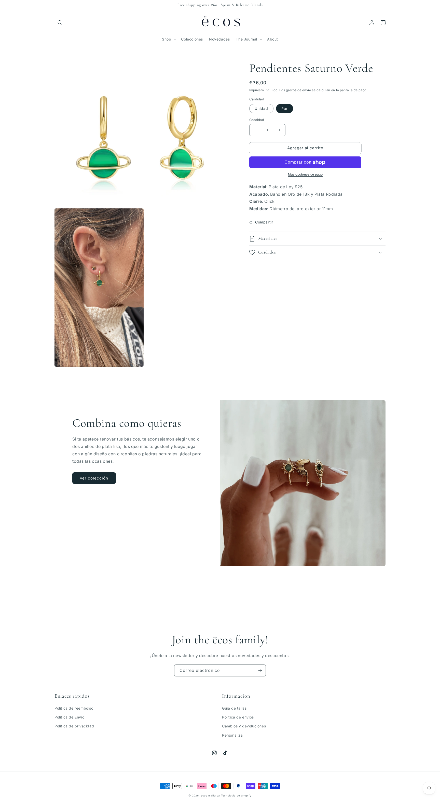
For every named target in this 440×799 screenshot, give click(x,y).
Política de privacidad (74, 726)
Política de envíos (238, 717)
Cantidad (256, 120)
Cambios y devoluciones (244, 726)
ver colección (94, 478)
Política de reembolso (73, 708)
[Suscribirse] (260, 670)
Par (284, 108)
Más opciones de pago (305, 174)
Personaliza (232, 735)
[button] (60, 22)
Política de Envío (69, 717)
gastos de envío (298, 90)
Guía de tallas (234, 708)
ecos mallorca (210, 795)
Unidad (261, 108)
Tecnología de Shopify (236, 795)
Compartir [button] (264, 222)
